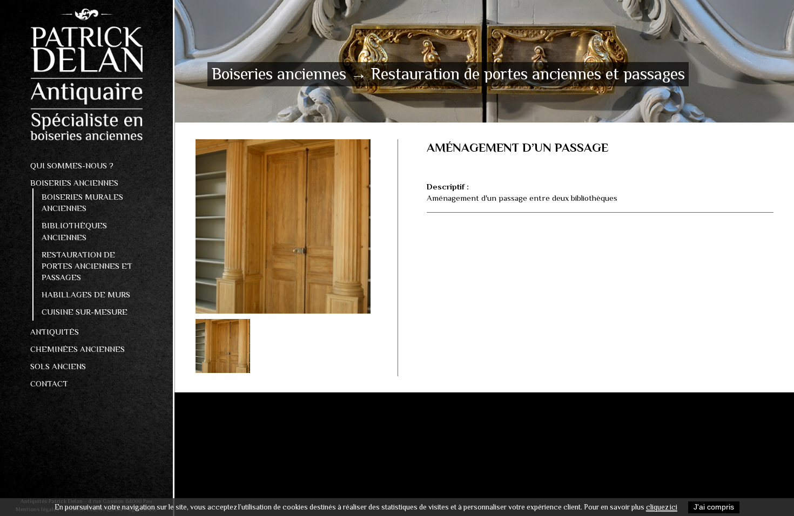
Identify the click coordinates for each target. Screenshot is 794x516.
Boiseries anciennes (74, 182)
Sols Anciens (58, 366)
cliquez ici (661, 507)
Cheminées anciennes (77, 349)
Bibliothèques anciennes (74, 231)
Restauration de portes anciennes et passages (87, 266)
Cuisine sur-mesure (84, 311)
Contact (49, 383)
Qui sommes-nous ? (71, 165)
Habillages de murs (86, 294)
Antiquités (54, 331)
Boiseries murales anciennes (82, 202)
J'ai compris (714, 507)
